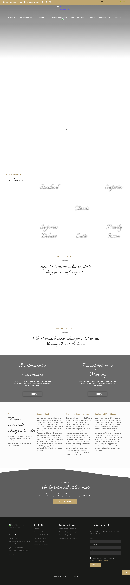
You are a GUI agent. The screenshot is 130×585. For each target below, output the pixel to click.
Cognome (93, 544)
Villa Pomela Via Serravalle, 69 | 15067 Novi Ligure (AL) (19, 541)
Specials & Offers (39, 541)
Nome (92, 539)
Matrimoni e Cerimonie (41, 535)
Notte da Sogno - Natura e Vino (69, 535)
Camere (36, 528)
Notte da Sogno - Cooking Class (69, 532)
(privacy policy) (103, 560)
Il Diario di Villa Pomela (41, 544)
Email (92, 550)
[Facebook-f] (10, 554)
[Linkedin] (17, 554)
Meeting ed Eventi (40, 538)
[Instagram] (14, 554)
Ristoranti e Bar (39, 532)
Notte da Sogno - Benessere (68, 528)
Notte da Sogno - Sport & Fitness (69, 538)
